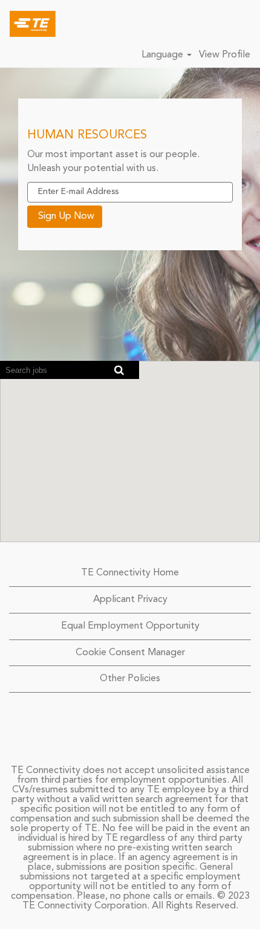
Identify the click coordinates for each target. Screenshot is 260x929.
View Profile (224, 55)
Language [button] (163, 55)
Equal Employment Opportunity (130, 626)
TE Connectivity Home (130, 573)
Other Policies (130, 679)
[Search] (215, 23)
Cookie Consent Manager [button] (130, 653)
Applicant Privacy (130, 599)
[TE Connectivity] (28, 23)
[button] (245, 24)
